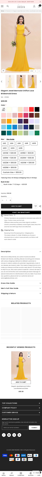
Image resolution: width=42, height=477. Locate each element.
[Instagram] (9, 435)
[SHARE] (39, 206)
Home (2, 11)
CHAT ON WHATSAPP (21, 212)
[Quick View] (28, 356)
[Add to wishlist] (35, 206)
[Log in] (34, 6)
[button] (35, 71)
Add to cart (16, 206)
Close (40, 2)
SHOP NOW (30, 2)
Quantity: (4, 196)
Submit (34, 428)
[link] (11, 335)
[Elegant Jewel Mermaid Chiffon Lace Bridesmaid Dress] (21, 365)
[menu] (2, 6)
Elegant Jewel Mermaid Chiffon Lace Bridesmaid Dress (21, 387)
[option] (21, 43)
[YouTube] (19, 435)
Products (8, 11)
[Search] (8, 6)
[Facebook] (4, 435)
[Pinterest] (14, 435)
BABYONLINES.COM (17, 450)
